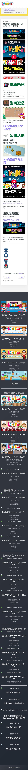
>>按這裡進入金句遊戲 (13, 127)
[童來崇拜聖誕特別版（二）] (14, 34)
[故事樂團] (14, 250)
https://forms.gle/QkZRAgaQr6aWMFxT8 (12, 203)
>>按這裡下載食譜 (13, 161)
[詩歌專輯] (14, 261)
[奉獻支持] (14, 266)
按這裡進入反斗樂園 (11, 220)
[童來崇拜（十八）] (14, 78)
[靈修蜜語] (14, 255)
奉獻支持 (21, 273)
